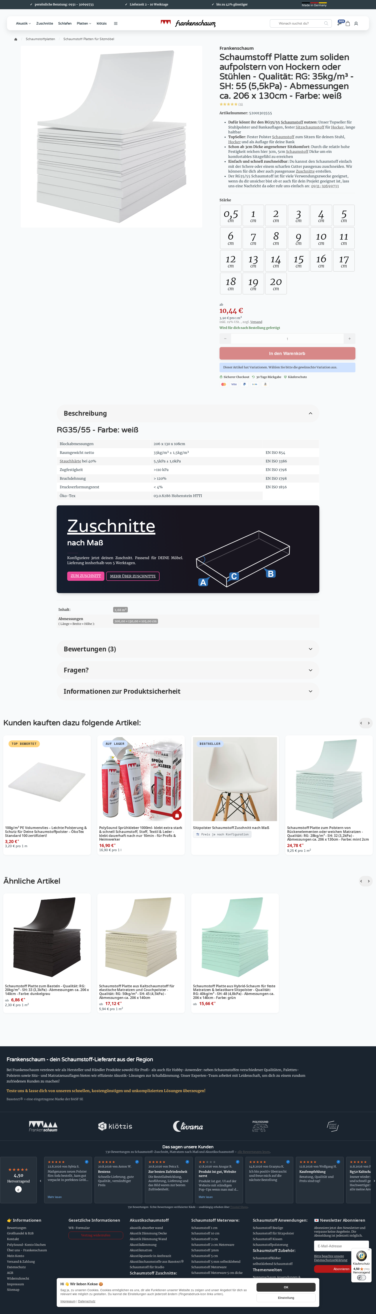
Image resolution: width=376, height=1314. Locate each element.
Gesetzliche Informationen (94, 1220)
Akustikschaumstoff (149, 1220)
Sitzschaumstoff (310, 127)
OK (286, 1287)
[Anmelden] (356, 23)
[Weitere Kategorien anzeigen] (116, 23)
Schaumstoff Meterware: (215, 1220)
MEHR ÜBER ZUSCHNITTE (133, 576)
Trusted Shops (239, 1207)
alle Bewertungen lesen (253, 1152)
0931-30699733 (325, 186)
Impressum (68, 1301)
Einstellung (286, 1298)
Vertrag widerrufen (95, 1235)
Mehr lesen (55, 1197)
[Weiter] (369, 723)
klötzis (102, 23)
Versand (256, 322)
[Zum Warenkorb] (347, 23)
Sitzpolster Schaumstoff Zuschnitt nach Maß (231, 828)
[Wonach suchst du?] (326, 23)
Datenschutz (86, 1301)
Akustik (22, 23)
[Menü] (369, 1250)
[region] (207, 1180)
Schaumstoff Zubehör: (274, 1250)
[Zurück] (362, 723)
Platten (82, 23)
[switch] (361, 1277)
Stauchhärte (70, 461)
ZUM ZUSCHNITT (86, 576)
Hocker (337, 127)
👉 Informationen (24, 1220)
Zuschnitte (44, 23)
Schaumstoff (292, 122)
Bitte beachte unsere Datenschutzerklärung (330, 1258)
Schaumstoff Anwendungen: (280, 1220)
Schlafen (65, 23)
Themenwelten (267, 1270)
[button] (255, 104)
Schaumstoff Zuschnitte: (153, 1273)
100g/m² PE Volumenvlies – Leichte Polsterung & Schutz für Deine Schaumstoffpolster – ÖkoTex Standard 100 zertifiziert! (46, 832)
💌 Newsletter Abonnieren (339, 1220)
